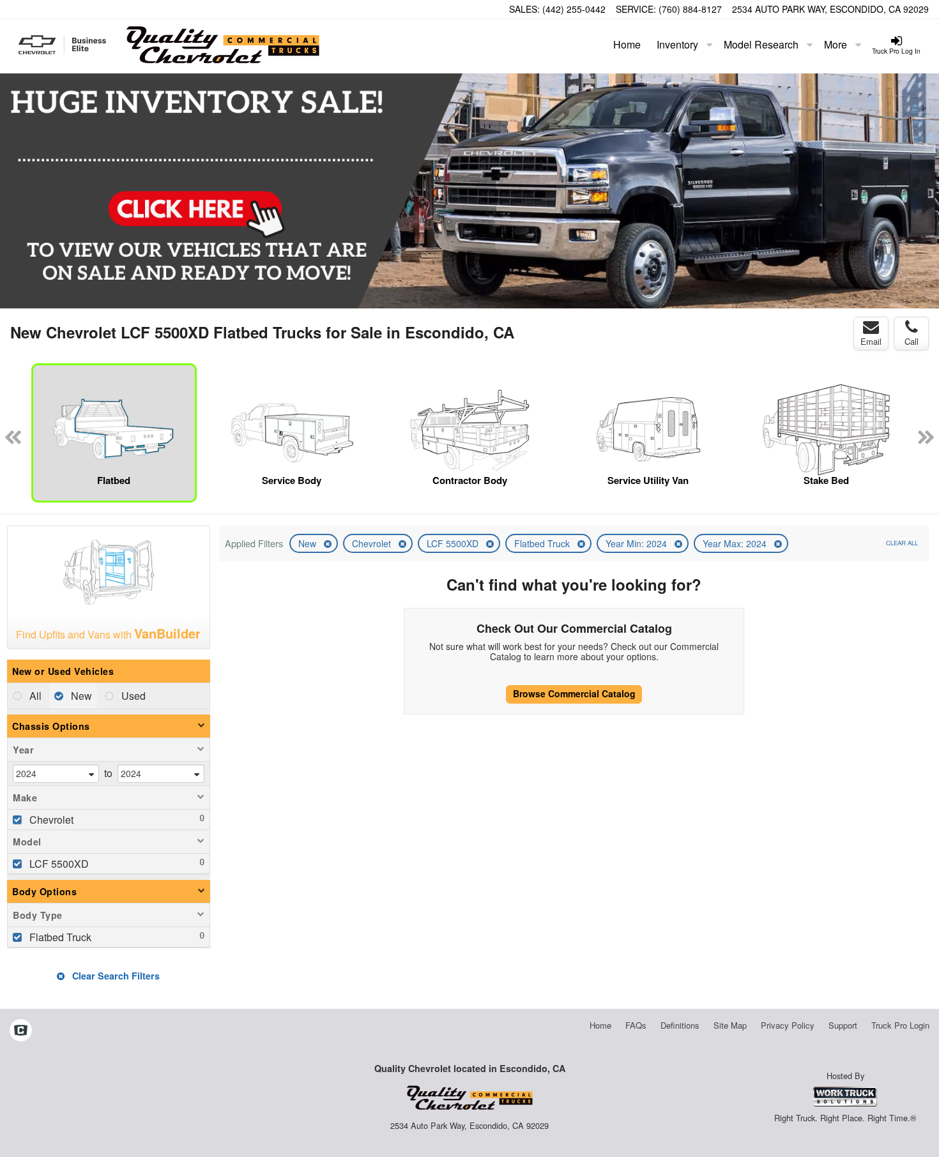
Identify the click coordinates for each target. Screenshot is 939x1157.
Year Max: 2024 (736, 543)
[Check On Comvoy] (21, 1031)
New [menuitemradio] (80, 695)
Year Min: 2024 (637, 543)
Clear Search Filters (115, 975)
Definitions (679, 1025)
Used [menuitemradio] (132, 695)
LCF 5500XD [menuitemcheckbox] (58, 863)
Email (871, 341)
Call (912, 341)
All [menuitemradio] (34, 695)
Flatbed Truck (543, 543)
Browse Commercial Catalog (574, 693)
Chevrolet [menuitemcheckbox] (50, 819)
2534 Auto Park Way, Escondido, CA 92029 (830, 9)
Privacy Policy (787, 1025)
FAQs (635, 1025)
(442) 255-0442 (574, 9)
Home (627, 44)
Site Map (730, 1025)
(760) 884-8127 (690, 9)
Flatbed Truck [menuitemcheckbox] (59, 937)
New (308, 543)
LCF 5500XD (454, 543)
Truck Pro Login (900, 1025)
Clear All (902, 542)
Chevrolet (372, 543)
